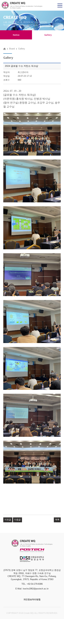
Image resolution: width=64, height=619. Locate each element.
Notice (16, 34)
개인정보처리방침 (32, 599)
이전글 (8, 519)
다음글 (17, 519)
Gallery (48, 34)
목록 (57, 519)
